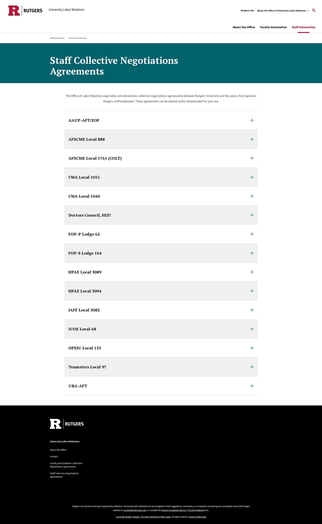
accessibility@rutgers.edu (135, 510)
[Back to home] (67, 424)
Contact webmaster (197, 516)
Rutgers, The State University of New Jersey (151, 516)
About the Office (244, 27)
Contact (54, 456)
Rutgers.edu (247, 10)
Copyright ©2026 (123, 516)
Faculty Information (273, 27)
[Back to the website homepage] (25, 11)
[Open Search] (313, 10)
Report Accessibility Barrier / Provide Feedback (183, 510)
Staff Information (57, 38)
